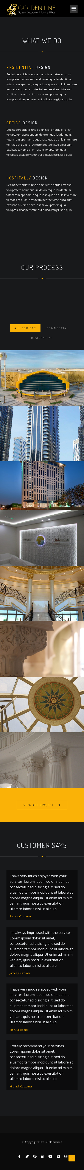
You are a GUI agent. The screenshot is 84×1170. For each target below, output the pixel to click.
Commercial (57, 328)
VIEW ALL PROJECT (38, 805)
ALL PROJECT (25, 328)
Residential (42, 337)
